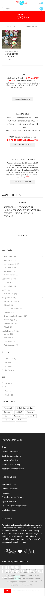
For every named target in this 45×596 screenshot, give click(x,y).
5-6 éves (8, 370)
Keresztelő (31, 416)
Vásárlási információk (11, 451)
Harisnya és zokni (10, 301)
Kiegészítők (7, 298)
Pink (7, 387)
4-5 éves (8, 366)
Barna (7, 383)
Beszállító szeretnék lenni (13, 497)
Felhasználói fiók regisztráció (14, 506)
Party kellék (8, 341)
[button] (19, 235)
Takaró (6, 327)
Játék (6, 52)
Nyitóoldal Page (9, 484)
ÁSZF (4, 447)
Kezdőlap (22, 15)
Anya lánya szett (10, 264)
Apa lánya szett (9, 271)
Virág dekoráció (9, 345)
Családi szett (7, 256)
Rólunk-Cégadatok (10, 488)
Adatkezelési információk (13, 469)
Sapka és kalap (9, 323)
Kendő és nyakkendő (11, 309)
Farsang (30, 412)
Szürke (7, 395)
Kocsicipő (7, 312)
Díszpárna (7, 338)
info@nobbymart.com (18, 561)
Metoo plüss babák (11, 55)
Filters (12, 26)
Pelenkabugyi (8, 320)
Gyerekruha (7, 279)
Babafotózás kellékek (25, 408)
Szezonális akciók (22, 99)
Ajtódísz (6, 334)
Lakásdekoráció (8, 331)
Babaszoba (7, 412)
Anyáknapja (8, 408)
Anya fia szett (9, 260)
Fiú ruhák (7, 282)
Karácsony (18, 416)
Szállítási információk (23, 145)
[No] (41, 580)
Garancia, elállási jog (22, 181)
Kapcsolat (6, 493)
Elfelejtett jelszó (9, 510)
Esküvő (19, 412)
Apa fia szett (8, 267)
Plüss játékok (13, 52)
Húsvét (6, 416)
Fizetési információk (11, 460)
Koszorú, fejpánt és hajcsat (13, 316)
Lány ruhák (8, 286)
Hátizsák (7, 305)
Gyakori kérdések (9, 501)
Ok (7, 591)
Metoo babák (8, 420)
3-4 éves (8, 362)
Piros (7, 391)
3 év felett (9, 358)
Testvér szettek (9, 275)
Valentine (21, 420)
